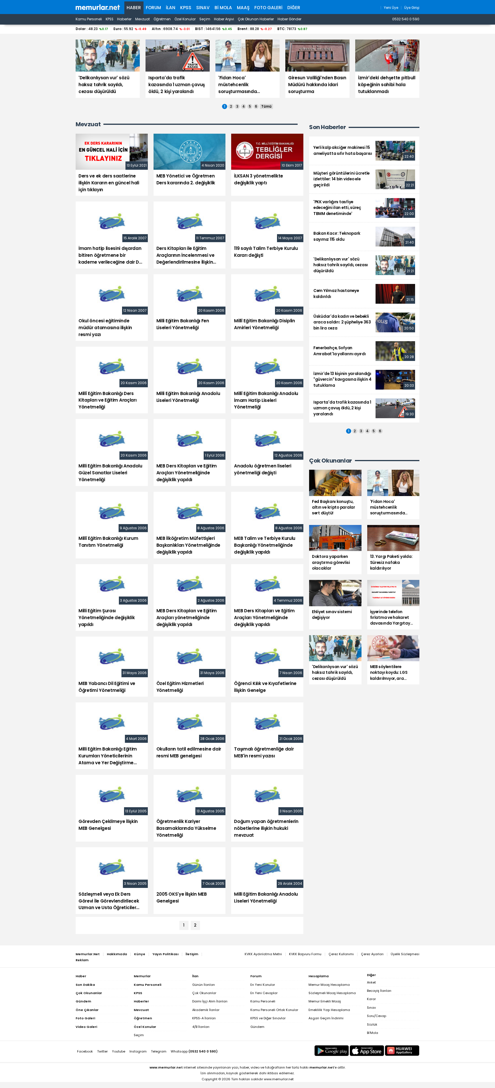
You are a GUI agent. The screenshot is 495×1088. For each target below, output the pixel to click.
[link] (364, 151)
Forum (153, 8)
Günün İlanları (203, 984)
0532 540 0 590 (405, 19)
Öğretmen (162, 19)
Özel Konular (185, 19)
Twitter (102, 1051)
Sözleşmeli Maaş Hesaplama (332, 993)
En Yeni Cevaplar (264, 993)
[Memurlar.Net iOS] (367, 1050)
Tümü (266, 106)
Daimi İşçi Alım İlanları (209, 1001)
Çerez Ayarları (372, 954)
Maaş (243, 8)
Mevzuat (142, 19)
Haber (134, 8)
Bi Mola (223, 8)
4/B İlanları (200, 1026)
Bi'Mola (372, 1032)
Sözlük (372, 1024)
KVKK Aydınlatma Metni (263, 954)
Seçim (204, 19)
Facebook (85, 1051)
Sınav (203, 8)
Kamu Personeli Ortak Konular (274, 1010)
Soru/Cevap (376, 1016)
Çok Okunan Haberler (256, 19)
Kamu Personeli (89, 19)
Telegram (158, 1051)
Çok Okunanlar (204, 993)
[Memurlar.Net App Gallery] (402, 1050)
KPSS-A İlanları (204, 1018)
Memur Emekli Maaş (325, 1001)
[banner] (98, 7)
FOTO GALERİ (268, 8)
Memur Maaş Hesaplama (329, 984)
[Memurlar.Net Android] (332, 1050)
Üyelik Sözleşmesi (405, 954)
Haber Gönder (289, 19)
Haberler (124, 19)
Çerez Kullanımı (341, 954)
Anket (371, 982)
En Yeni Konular (262, 984)
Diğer (293, 8)
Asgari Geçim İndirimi (326, 1018)
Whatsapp (194, 1051)
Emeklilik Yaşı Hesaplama (329, 1010)
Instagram (138, 1051)
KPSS (185, 8)
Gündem (257, 1026)
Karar (371, 999)
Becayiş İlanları (379, 990)
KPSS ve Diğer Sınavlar (268, 1018)
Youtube (118, 1051)
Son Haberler (327, 127)
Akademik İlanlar (205, 1010)
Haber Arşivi (224, 19)
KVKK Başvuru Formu (305, 954)
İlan (170, 8)
